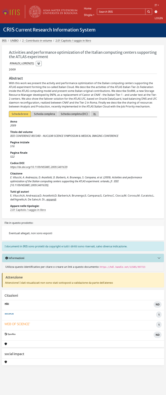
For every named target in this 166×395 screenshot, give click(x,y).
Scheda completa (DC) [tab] (74, 114)
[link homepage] (12, 12)
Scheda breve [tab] (20, 114)
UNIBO (14, 40)
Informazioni (16, 258)
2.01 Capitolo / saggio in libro (73, 40)
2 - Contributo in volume (37, 40)
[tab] (95, 114)
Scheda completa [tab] (44, 114)
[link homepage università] (52, 11)
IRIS (4, 40)
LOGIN (159, 18)
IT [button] (156, 5)
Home (87, 8)
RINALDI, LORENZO (21, 63)
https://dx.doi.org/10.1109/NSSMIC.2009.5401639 (38, 167)
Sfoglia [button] (88, 15)
